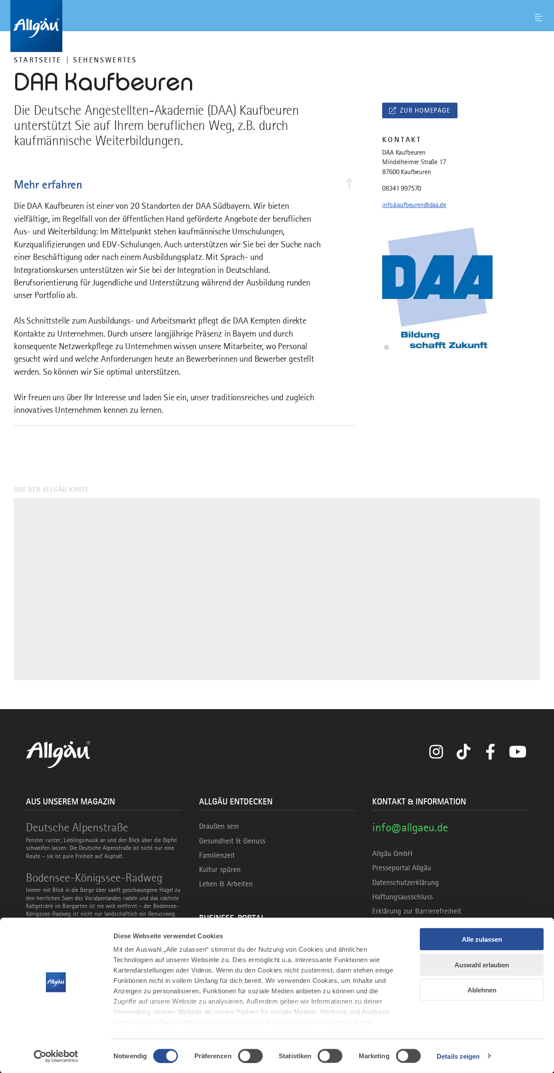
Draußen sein (219, 826)
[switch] (250, 1056)
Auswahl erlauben (481, 964)
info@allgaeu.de (410, 827)
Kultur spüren (220, 869)
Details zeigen (458, 1056)
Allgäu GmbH (392, 853)
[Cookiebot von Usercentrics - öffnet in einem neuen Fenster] (56, 1056)
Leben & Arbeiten (226, 883)
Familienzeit (217, 855)
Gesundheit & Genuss (232, 840)
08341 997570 (401, 188)
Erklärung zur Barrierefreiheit (416, 911)
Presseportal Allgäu (401, 867)
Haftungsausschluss (402, 896)
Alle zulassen (482, 939)
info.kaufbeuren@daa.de (414, 205)
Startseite (37, 59)
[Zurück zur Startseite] (277, 26)
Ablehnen (481, 990)
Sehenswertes (105, 59)
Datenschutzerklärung (405, 882)
